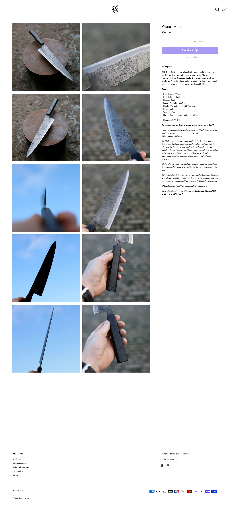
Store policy (18, 471)
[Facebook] (162, 465)
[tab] (168, 66)
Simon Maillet (24, 498)
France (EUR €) (18, 491)
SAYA (211, 125)
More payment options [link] (190, 57)
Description (167, 66)
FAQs (15, 475)
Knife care (17, 459)
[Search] (217, 9)
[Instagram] (168, 465)
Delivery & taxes (19, 463)
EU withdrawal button (22, 467)
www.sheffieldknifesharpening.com (203, 181)
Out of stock (199, 41)
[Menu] (6, 9)
